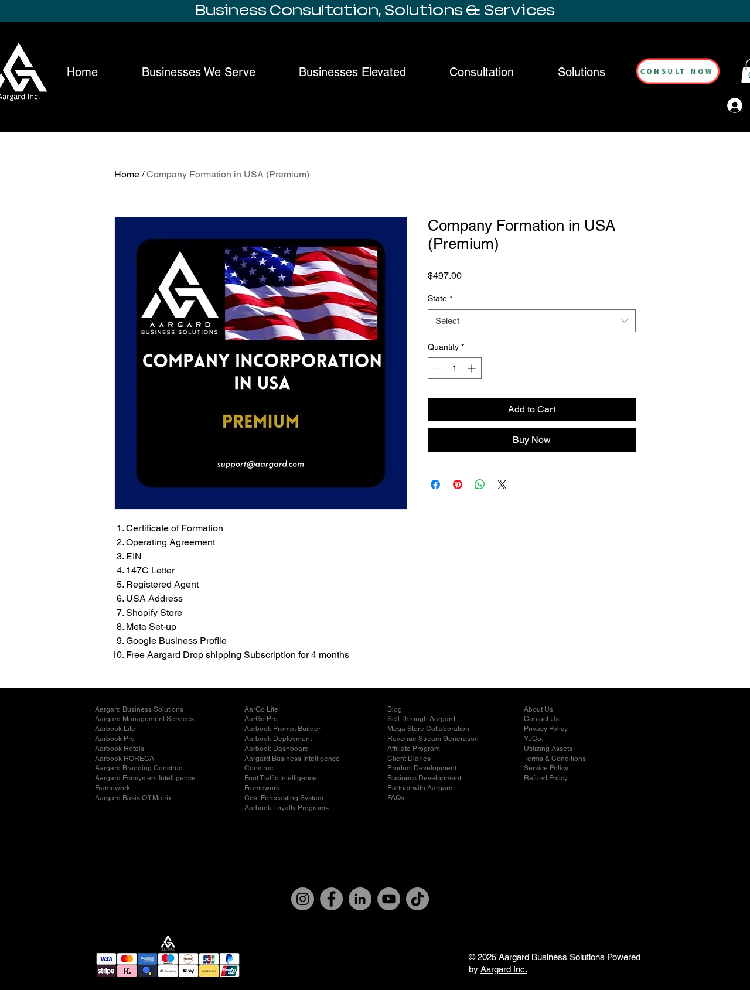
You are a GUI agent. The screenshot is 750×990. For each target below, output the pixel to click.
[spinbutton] (454, 368)
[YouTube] (388, 898)
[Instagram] (302, 898)
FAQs (395, 798)
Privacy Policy (546, 729)
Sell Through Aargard (421, 719)
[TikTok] (417, 898)
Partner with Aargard (420, 788)
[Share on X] (502, 484)
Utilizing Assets (548, 749)
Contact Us (541, 719)
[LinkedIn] (360, 898)
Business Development (424, 778)
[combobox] (532, 320)
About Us (538, 709)
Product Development (421, 768)
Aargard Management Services (144, 719)
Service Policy (546, 768)
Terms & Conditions (555, 759)
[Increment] (472, 368)
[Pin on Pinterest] (458, 484)
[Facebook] (331, 898)
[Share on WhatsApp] (480, 484)
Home (126, 174)
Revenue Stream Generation (433, 739)
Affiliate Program (413, 749)
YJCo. (533, 739)
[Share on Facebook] (435, 484)
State (440, 298)
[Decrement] (436, 368)
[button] (581, 72)
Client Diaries (409, 759)
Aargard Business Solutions (139, 709)
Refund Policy (546, 778)
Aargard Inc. (503, 969)
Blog (394, 709)
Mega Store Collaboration (428, 729)
